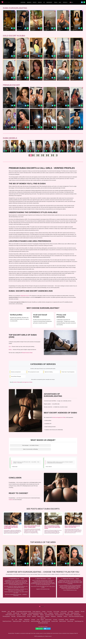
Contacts (65, 2)
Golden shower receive (10, 614)
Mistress (42, 614)
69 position (4, 611)
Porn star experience (59, 614)
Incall (38, 619)
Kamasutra (29, 614)
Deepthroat (77, 611)
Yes (12, 619)
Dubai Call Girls (26, 621)
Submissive (53, 616)
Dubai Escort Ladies (17, 621)
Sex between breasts (21, 616)
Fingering (51, 613)
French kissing (63, 613)
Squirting (34, 616)
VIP (44, 2)
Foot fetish (56, 613)
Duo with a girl (16, 613)
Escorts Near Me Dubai (43, 622)
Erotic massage (24, 613)
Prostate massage (69, 614)
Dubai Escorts (70, 621)
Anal (9, 611)
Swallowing (59, 616)
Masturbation (36, 614)
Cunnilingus (70, 611)
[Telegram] (82, 2)
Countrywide (61, 619)
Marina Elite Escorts (46, 621)
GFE (68, 613)
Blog (60, 2)
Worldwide (72, 619)
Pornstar (33, 619)
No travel (55, 619)
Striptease (47, 616)
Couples (43, 611)
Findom (45, 613)
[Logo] (43, 607)
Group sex (19, 614)
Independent (49, 2)
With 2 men (43, 618)
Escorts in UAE (54, 621)
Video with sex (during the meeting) (76, 616)
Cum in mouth (56, 611)
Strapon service (40, 616)
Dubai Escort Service (7, 621)
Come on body (64, 611)
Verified (40, 2)
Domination (9, 613)
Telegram (47, 628)
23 (55, 155)
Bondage (13, 611)
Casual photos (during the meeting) (23, 611)
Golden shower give (75, 613)
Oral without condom (49, 614)
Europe (66, 619)
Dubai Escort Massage (35, 621)
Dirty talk (82, 611)
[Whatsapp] (84, 2)
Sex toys (29, 616)
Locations (23, 2)
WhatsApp (40, 628)
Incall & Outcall (48, 619)
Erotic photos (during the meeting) (36, 613)
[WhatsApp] (14, 28)
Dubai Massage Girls (79, 621)
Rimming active (77, 614)
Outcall (42, 619)
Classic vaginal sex (36, 611)
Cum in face (49, 611)
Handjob (24, 614)
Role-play (13, 616)
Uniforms (65, 616)
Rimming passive (6, 616)
